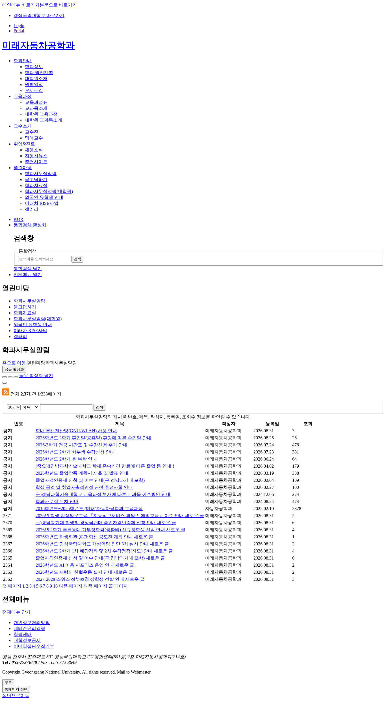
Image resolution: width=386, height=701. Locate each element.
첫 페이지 (11, 586)
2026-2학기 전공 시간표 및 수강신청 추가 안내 (81, 444)
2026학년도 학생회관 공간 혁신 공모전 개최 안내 (94, 536)
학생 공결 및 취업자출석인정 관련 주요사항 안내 (84, 487)
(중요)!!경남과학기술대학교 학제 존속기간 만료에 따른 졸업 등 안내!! (105, 466)
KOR (18, 219)
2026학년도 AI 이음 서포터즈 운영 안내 (85, 565)
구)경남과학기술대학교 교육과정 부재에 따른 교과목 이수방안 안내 (103, 494)
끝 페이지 (118, 586)
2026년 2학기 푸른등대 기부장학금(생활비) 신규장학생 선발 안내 (110, 529)
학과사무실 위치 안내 (57, 501)
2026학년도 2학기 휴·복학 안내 (66, 459)
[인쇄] (4, 383)
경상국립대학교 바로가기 (39, 15)
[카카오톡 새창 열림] (16, 377)
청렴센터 (23, 634)
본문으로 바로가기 (58, 5)
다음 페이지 (71, 586)
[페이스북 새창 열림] (4, 377)
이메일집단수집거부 (34, 646)
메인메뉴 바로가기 (21, 5)
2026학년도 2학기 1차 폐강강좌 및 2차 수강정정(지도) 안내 (104, 551)
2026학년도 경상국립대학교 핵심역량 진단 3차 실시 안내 (102, 543)
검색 (99, 407)
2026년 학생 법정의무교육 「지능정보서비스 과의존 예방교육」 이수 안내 (120, 515)
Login (19, 25)
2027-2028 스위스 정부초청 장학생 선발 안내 (90, 579)
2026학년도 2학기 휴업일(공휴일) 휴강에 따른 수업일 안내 (93, 437)
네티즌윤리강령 (29, 628)
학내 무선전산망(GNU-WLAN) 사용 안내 (76, 430)
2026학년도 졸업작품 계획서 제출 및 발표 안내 (82, 473)
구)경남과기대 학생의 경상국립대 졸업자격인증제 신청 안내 (106, 522)
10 (55, 586)
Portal (19, 30)
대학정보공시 (27, 640)
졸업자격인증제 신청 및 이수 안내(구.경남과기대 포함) (90, 480)
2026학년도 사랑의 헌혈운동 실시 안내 (84, 572)
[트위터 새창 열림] (10, 377)
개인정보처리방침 (32, 622)
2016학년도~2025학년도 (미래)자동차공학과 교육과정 (89, 508)
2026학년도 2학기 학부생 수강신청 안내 (75, 452)
